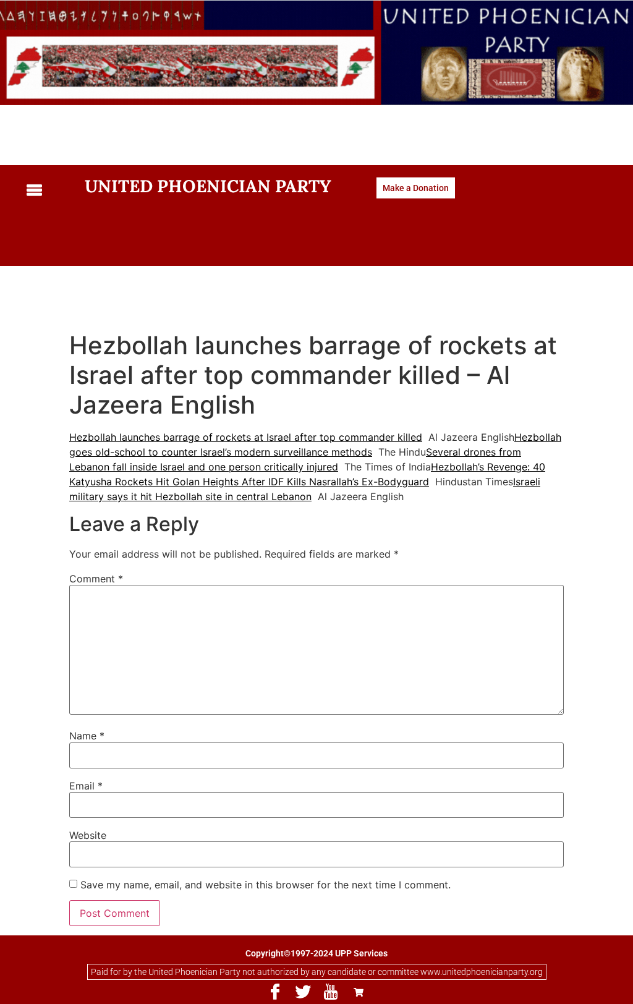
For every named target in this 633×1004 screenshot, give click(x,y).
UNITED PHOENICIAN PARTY (208, 186)
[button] (46, 190)
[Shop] (358, 992)
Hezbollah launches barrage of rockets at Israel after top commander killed (245, 437)
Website (87, 835)
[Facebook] (275, 992)
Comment (96, 579)
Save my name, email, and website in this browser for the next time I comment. (265, 885)
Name (86, 736)
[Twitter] (303, 992)
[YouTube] (330, 992)
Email (86, 786)
